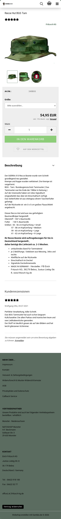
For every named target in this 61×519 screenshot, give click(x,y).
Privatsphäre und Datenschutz (15, 391)
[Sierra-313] (6, 4)
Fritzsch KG (51, 24)
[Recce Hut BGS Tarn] (30, 46)
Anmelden (19, 340)
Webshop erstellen (20, 515)
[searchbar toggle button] (41, 4)
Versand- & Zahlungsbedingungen (17, 375)
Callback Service (9, 396)
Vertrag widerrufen (13, 507)
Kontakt (5, 370)
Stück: (7, 124)
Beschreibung (13, 165)
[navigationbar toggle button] (57, 4)
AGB (4, 386)
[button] (9, 129)
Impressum (7, 364)
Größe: (8, 99)
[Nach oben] (52, 514)
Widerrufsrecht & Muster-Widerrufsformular (21, 380)
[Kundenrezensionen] (12, 21)
